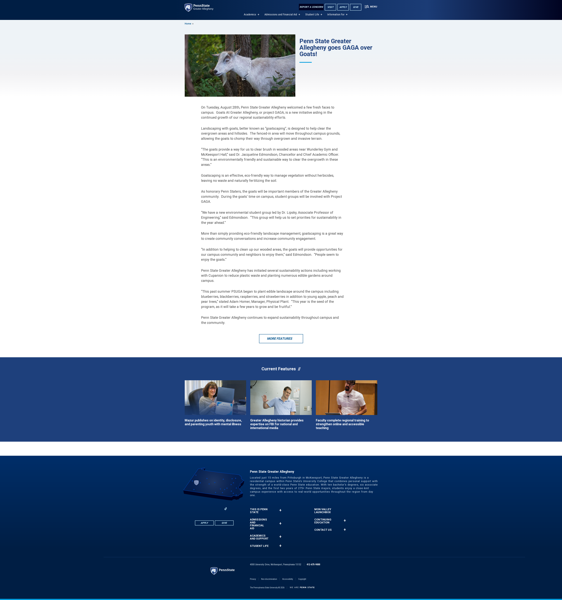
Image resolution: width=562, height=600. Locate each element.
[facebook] (203, 508)
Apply (343, 7)
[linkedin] (210, 508)
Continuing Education (322, 521)
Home (188, 23)
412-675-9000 (313, 564)
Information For (336, 14)
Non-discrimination (269, 579)
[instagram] (195, 508)
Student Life (312, 14)
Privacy (253, 579)
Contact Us (323, 529)
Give (355, 7)
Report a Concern (311, 7)
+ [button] (280, 510)
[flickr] (233, 508)
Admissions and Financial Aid (280, 14)
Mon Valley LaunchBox (322, 511)
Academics (250, 14)
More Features (279, 338)
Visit (330, 7)
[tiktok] (226, 508)
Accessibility (287, 579)
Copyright (302, 579)
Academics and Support (259, 537)
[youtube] (218, 508)
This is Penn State (259, 511)
